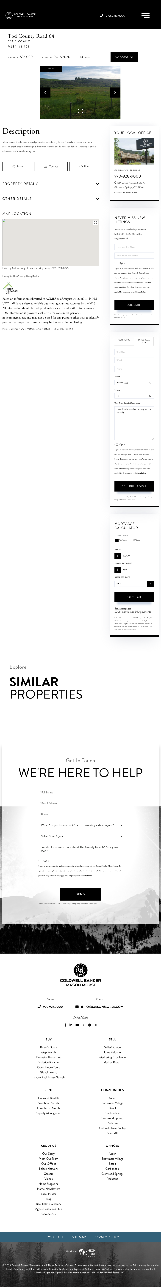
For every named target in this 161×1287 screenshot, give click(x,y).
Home (5, 329)
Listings (14, 329)
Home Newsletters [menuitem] (48, 1188)
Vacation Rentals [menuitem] (48, 1103)
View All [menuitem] (112, 1133)
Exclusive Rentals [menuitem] (48, 1098)
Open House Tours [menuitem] (48, 1067)
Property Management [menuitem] (48, 1113)
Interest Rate (122, 577)
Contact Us (119, 192)
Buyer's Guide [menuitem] (48, 1047)
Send (80, 894)
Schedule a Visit (144, 341)
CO (22, 329)
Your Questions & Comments (127, 403)
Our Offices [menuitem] (48, 1163)
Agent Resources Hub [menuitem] (48, 1209)
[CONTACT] (124, 57)
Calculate (134, 597)
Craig (38, 329)
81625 (47, 329)
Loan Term (121, 535)
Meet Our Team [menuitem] (48, 1158)
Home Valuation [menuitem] (112, 1052)
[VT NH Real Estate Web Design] (80, 1253)
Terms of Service (126, 500)
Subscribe (134, 305)
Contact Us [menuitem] (49, 1214)
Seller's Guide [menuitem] (112, 1047)
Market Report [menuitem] (112, 1062)
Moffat (30, 329)
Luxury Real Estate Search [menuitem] (48, 1077)
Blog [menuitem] (48, 1199)
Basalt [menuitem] (112, 1108)
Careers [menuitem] (48, 1173)
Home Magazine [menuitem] (48, 1183)
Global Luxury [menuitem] (48, 1072)
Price (117, 549)
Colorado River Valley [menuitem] (112, 1128)
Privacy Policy (140, 291)
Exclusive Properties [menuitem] (48, 1057)
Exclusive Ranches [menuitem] (48, 1062)
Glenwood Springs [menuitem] (112, 1118)
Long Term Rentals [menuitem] (48, 1108)
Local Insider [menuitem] (48, 1193)
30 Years (123, 540)
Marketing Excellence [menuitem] (112, 1057)
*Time (117, 390)
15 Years (136, 540)
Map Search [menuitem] (48, 1052)
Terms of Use (53, 1237)
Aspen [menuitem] (112, 1098)
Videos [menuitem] (48, 1178)
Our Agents (131, 192)
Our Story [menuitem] (48, 1153)
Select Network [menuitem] (48, 1168)
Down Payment (123, 563)
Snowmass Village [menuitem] (112, 1103)
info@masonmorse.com (102, 1007)
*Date (117, 376)
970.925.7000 (115, 15)
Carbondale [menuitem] (112, 1113)
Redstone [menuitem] (112, 1123)
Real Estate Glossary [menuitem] (48, 1204)
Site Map (79, 1237)
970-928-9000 (127, 176)
